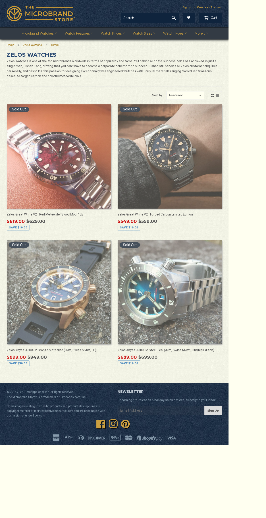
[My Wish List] (189, 18)
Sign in (187, 7)
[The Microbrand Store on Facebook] (101, 426)
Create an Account (209, 7)
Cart (213, 18)
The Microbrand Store (21, 397)
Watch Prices (112, 33)
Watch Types (173, 33)
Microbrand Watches (37, 33)
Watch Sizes (143, 33)
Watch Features (78, 33)
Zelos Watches (32, 45)
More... (200, 33)
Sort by (157, 95)
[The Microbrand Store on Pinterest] (125, 426)
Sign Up (213, 410)
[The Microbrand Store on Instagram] (113, 426)
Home (10, 45)
